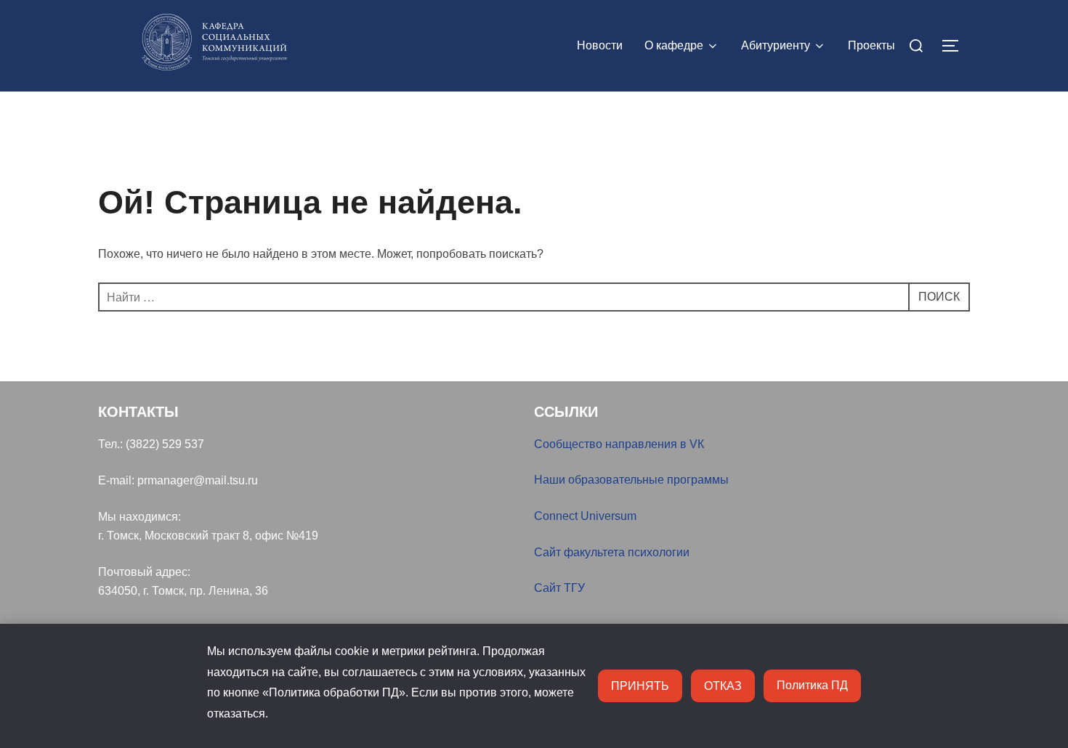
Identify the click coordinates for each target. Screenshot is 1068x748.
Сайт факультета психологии (611, 552)
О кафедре (673, 45)
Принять (640, 685)
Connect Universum (585, 516)
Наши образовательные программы (631, 479)
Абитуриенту (775, 45)
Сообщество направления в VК (619, 444)
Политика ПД (812, 685)
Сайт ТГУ (559, 588)
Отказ (723, 685)
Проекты (871, 45)
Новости (600, 45)
